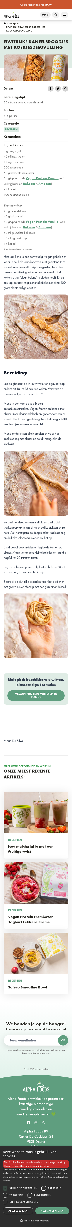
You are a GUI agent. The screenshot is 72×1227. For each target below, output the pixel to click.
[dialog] (36, 1186)
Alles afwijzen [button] (18, 1210)
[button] (36, 1220)
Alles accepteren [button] (52, 1210)
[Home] (5, 23)
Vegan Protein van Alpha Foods (36, 695)
